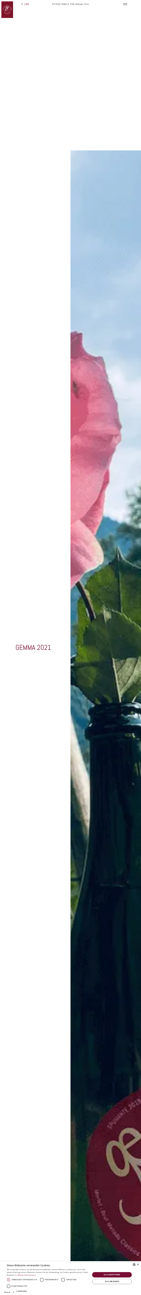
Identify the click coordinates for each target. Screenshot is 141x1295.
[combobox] (9, 1292)
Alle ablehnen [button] (112, 1281)
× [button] (138, 1265)
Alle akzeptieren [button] (112, 1274)
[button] (48, 1291)
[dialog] (70, 1278)
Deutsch (7, 1292)
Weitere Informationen (26, 1275)
